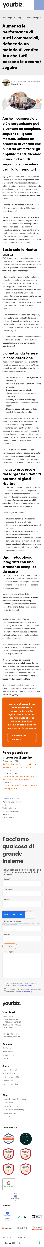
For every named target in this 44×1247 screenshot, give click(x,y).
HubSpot (6, 814)
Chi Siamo (6, 1048)
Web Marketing (9, 808)
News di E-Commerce (11, 1117)
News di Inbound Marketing (13, 1110)
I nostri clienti (7, 1051)
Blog (19, 17)
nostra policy (27, 992)
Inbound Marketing (10, 811)
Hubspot (5, 1088)
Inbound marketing (10, 1084)
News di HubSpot (9, 1113)
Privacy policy (7, 1237)
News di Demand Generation (14, 1099)
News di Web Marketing (12, 1106)
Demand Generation (11, 802)
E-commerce (7, 1081)
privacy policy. (27, 985)
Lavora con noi (8, 1055)
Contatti (6, 1059)
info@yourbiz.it (14, 1037)
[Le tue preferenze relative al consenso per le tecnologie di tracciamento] (39, 1242)
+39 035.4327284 (13, 1034)
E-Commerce (8, 818)
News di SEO (7, 1103)
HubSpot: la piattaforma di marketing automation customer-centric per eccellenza (19, 767)
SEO (4, 805)
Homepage (7, 17)
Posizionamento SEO (11, 1077)
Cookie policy (21, 1237)
